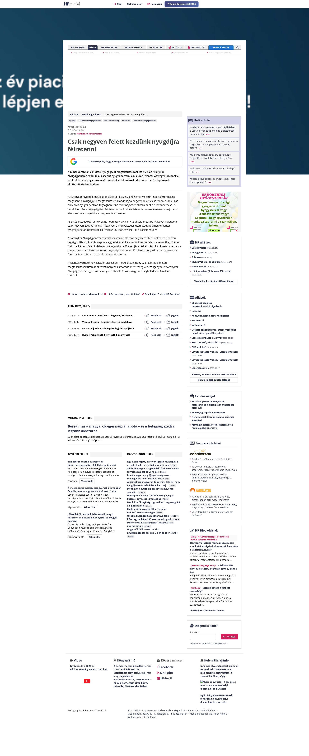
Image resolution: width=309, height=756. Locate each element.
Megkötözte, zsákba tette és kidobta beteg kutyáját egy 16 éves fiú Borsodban (214, 506)
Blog (117, 3)
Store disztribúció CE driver (212, 337)
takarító (196, 311)
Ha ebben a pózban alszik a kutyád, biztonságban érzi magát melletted (211, 498)
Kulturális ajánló (216, 660)
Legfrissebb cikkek (83, 52)
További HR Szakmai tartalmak (207, 610)
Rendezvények (205, 396)
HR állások (203, 242)
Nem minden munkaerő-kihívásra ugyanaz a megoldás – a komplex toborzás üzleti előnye (214, 144)
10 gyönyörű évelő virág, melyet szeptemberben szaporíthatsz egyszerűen (214, 468)
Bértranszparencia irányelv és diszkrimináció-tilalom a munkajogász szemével (213, 404)
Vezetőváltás (180, 52)
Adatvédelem (208, 710)
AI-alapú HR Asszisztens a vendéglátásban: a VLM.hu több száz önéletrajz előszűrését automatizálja (213, 131)
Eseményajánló (79, 306)
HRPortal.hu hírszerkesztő (89, 133)
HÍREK (92, 47)
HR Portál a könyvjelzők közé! (123, 294)
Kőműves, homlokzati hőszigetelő (210, 315)
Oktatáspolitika (147, 52)
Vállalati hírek (112, 52)
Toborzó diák (204, 266)
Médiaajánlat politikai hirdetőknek (208, 713)
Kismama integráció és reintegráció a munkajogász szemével (212, 426)
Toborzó (202, 257)
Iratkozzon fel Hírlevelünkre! (86, 294)
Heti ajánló (202, 120)
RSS (130, 710)
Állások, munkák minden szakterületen (214, 374)
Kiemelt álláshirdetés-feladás (214, 379)
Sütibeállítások (179, 713)
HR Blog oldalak (206, 530)
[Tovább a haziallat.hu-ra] (214, 490)
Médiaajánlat (161, 713)
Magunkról (179, 710)
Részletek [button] (156, 315)
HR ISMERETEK (109, 47)
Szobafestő (198, 320)
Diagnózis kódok (206, 626)
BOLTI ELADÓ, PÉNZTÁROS (212, 342)
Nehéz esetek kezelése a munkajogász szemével (213, 418)
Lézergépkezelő (206, 367)
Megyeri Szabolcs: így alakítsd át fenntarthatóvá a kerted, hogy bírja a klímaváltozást (211, 477)
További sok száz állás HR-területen (214, 281)
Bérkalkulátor (134, 3)
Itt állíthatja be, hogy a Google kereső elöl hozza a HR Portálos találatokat (129, 161)
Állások (200, 298)
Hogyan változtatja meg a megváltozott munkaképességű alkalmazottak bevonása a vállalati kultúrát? (214, 546)
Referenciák (164, 710)
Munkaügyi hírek (91, 114)
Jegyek (175, 315)
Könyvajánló (126, 660)
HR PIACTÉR (156, 47)
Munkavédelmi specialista (212, 261)
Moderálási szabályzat (140, 713)
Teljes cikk (87, 480)
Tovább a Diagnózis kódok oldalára (208, 643)
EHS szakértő (205, 347)
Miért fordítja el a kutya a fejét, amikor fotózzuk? (212, 513)
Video (78, 660)
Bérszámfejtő (205, 247)
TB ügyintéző (204, 252)
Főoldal (74, 114)
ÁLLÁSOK (176, 47)
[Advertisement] (125, 378)
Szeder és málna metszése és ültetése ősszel (212, 461)
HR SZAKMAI (78, 47)
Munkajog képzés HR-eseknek (208, 412)
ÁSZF (137, 710)
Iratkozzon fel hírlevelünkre (142, 717)
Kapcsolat (193, 710)
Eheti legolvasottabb (219, 52)
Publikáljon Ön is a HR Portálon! (162, 294)
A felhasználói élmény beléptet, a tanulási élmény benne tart (213, 569)
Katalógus (154, 3)
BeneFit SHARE (221, 47)
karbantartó (198, 325)
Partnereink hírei (208, 443)
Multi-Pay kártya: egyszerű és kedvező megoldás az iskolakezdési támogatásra (211, 158)
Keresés (194, 632)
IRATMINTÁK (197, 47)
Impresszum (149, 710)
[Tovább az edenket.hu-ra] (214, 452)
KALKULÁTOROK (134, 47)
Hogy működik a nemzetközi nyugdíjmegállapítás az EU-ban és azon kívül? (152, 532)
